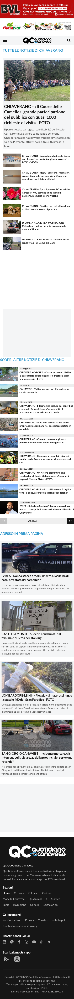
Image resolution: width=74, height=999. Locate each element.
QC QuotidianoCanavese (37, 977)
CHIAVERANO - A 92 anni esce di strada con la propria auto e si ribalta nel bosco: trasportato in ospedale (45, 425)
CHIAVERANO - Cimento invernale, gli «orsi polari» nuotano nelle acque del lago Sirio (42, 441)
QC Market (53, 898)
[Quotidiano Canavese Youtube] (34, 942)
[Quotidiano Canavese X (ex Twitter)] (12, 942)
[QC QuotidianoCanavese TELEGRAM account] (49, 942)
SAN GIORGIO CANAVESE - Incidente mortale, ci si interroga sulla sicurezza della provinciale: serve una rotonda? (37, 757)
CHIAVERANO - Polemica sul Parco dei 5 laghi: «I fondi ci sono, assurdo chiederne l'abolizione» (45, 491)
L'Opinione (19, 904)
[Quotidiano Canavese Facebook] (19, 942)
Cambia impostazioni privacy (20, 925)
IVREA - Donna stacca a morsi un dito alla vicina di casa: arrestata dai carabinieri (35, 578)
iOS (50, 879)
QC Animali (35, 898)
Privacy (29, 920)
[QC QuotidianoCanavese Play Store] (6, 959)
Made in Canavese (14, 898)
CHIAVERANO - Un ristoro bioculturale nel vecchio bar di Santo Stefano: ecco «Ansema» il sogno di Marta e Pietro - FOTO (44, 475)
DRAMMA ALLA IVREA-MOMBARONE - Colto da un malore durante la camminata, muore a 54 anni (44, 226)
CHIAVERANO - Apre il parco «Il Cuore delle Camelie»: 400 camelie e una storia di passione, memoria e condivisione (46, 192)
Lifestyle (46, 893)
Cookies (42, 920)
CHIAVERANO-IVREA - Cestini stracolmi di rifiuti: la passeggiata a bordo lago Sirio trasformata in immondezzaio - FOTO (46, 375)
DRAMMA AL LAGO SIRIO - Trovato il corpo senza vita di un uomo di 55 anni (45, 241)
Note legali (58, 920)
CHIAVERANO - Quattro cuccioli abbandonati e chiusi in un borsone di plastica (46, 208)
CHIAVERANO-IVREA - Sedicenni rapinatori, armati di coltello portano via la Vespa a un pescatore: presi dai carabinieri (46, 175)
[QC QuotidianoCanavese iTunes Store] (17, 959)
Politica (32, 893)
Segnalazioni (51, 904)
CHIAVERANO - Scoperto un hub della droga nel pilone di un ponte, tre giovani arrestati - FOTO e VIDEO (46, 159)
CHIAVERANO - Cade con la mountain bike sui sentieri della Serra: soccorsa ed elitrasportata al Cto (45, 459)
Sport (6, 904)
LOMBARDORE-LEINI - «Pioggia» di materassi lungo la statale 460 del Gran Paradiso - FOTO (37, 697)
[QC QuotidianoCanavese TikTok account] (41, 942)
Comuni (35, 904)
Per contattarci (12, 920)
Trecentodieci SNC (30, 991)
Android (60, 879)
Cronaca (19, 893)
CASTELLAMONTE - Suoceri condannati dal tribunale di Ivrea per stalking (31, 636)
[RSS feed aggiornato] (4, 942)
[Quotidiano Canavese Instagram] (26, 942)
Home (6, 893)
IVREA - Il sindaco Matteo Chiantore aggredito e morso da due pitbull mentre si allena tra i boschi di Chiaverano (46, 509)
